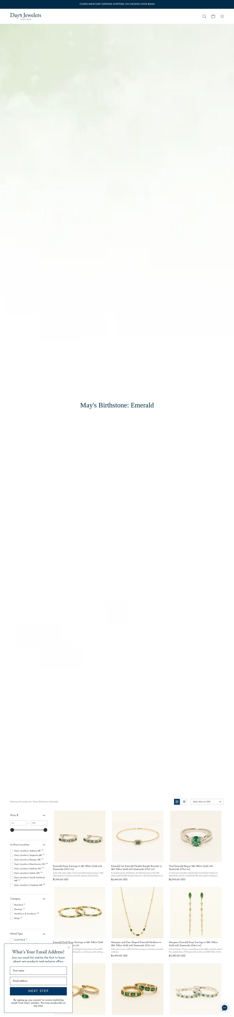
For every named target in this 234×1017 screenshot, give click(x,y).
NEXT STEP (38, 991)
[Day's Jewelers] (25, 16)
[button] (204, 16)
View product (79, 858)
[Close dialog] (69, 947)
